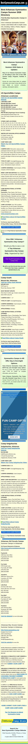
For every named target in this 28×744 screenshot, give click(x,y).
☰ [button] (26, 3)
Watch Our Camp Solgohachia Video (14, 462)
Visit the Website (6, 616)
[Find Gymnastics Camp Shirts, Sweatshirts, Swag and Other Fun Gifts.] (14, 397)
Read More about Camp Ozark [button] (12, 338)
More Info (14, 437)
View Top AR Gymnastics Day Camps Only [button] (14, 259)
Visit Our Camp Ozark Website (11, 282)
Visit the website (6, 642)
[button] (14, 227)
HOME (3, 705)
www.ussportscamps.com (9, 214)
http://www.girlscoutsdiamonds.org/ (13, 548)
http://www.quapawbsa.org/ (10, 630)
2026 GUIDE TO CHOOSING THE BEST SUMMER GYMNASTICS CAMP (14, 676)
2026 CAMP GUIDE (15, 694)
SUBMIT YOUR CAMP (14, 663)
